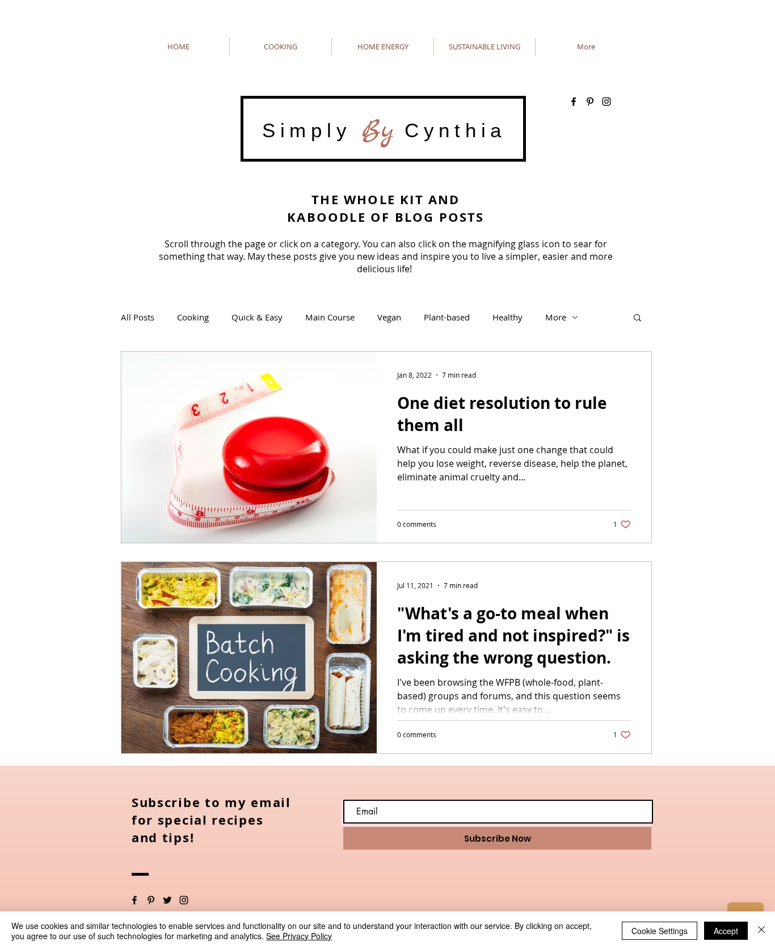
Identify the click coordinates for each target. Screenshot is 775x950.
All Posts (137, 317)
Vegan (389, 317)
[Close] (761, 931)
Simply (312, 130)
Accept (726, 930)
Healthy (507, 317)
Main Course (330, 317)
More (555, 317)
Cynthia (450, 130)
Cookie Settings (659, 930)
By (378, 130)
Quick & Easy (257, 317)
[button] (637, 318)
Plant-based (447, 317)
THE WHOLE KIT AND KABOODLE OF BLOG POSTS (385, 208)
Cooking (193, 317)
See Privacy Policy (299, 935)
